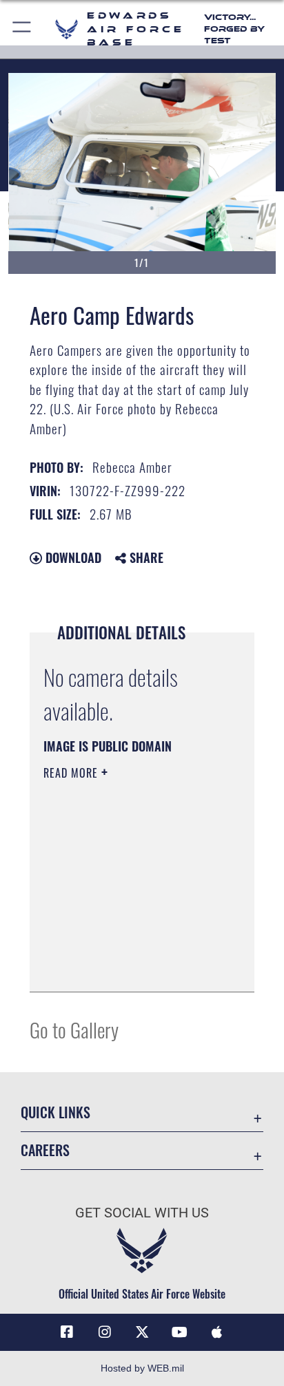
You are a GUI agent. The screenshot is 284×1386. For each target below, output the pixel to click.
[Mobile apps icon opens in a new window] (217, 1332)
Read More (72, 773)
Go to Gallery (74, 1029)
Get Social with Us (142, 1213)
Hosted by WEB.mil (142, 1368)
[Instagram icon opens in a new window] (104, 1332)
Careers (45, 1150)
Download (71, 557)
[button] (22, 29)
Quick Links (55, 1112)
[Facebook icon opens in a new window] (67, 1332)
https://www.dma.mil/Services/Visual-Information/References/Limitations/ (127, 966)
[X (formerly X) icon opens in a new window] (142, 1332)
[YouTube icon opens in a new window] (179, 1332)
